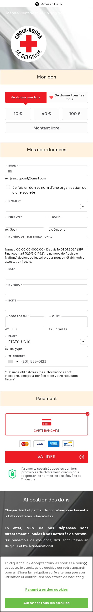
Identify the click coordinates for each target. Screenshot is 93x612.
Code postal (19, 316)
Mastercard (25, 443)
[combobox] (46, 206)
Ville (56, 316)
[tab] (25, 97)
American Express (54, 443)
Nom (56, 217)
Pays (12, 336)
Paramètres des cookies (46, 590)
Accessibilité (49, 4)
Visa (39, 443)
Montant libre (46, 128)
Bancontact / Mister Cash (68, 443)
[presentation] (25, 97)
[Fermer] (85, 563)
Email (13, 165)
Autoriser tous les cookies (46, 603)
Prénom (15, 217)
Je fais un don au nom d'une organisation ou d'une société (49, 190)
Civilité (14, 201)
